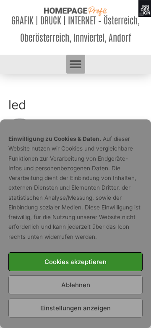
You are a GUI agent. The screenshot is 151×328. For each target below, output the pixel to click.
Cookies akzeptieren (75, 262)
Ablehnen (75, 285)
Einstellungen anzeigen (75, 308)
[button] (75, 64)
